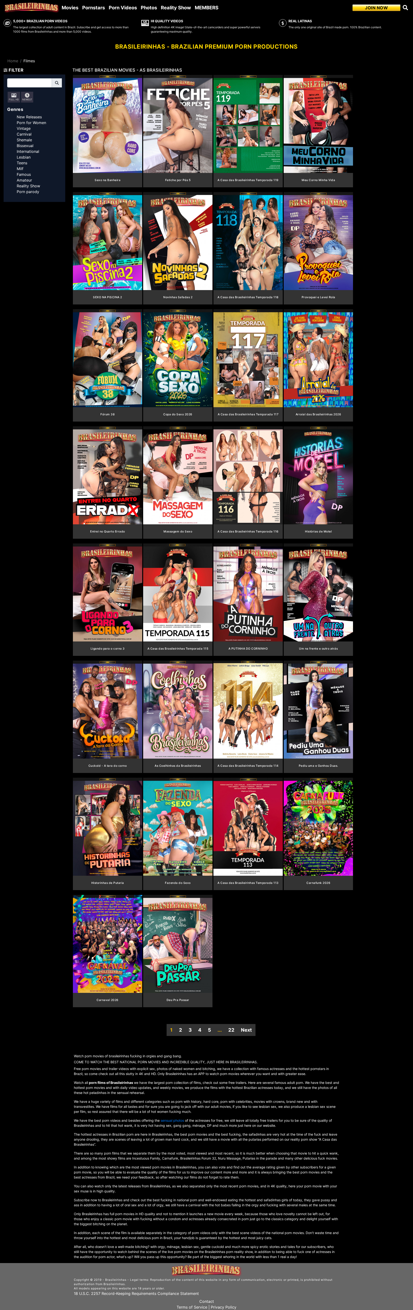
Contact (206, 1301)
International (28, 151)
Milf (20, 168)
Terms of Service (192, 1307)
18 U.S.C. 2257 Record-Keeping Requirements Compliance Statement (136, 1293)
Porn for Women (31, 122)
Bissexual (25, 145)
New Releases (29, 116)
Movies (70, 8)
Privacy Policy (223, 1307)
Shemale (24, 139)
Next (246, 1030)
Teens (22, 162)
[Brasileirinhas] (32, 7)
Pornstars (93, 8)
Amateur (24, 180)
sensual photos (173, 1120)
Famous (24, 174)
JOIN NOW (376, 7)
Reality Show (176, 8)
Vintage (24, 128)
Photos (149, 8)
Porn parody (28, 191)
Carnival (24, 134)
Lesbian (24, 157)
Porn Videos (123, 8)
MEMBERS (206, 8)
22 (231, 1030)
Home (12, 60)
